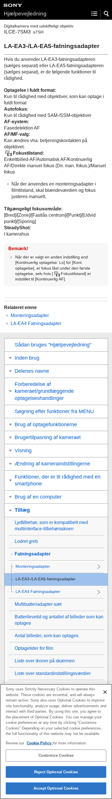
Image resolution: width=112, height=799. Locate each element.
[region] (56, 741)
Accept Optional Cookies (56, 788)
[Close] (105, 692)
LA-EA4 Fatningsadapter (36, 323)
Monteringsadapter (30, 315)
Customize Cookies (56, 755)
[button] (107, 14)
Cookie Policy (40, 743)
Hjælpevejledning (25, 14)
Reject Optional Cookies (56, 772)
